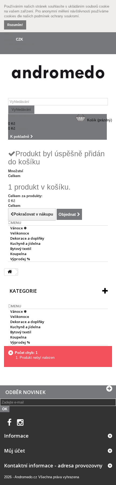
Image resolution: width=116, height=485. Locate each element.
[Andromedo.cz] (58, 73)
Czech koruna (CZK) (20, 44)
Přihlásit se (13, 34)
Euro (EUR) (13, 49)
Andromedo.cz (26, 477)
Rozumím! (15, 25)
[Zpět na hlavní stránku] (10, 272)
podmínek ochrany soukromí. (57, 16)
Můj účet (14, 450)
